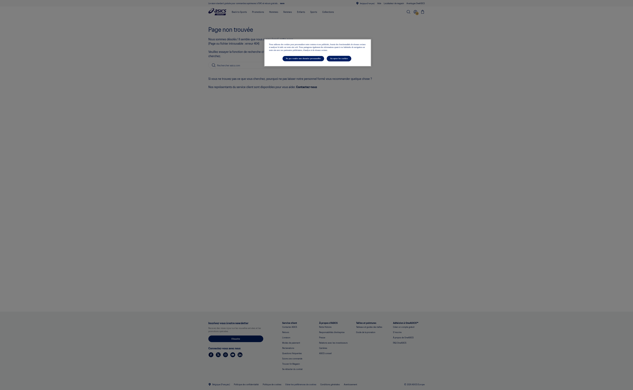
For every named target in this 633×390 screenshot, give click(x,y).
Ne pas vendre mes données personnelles (303, 58)
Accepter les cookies (339, 58)
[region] (317, 53)
